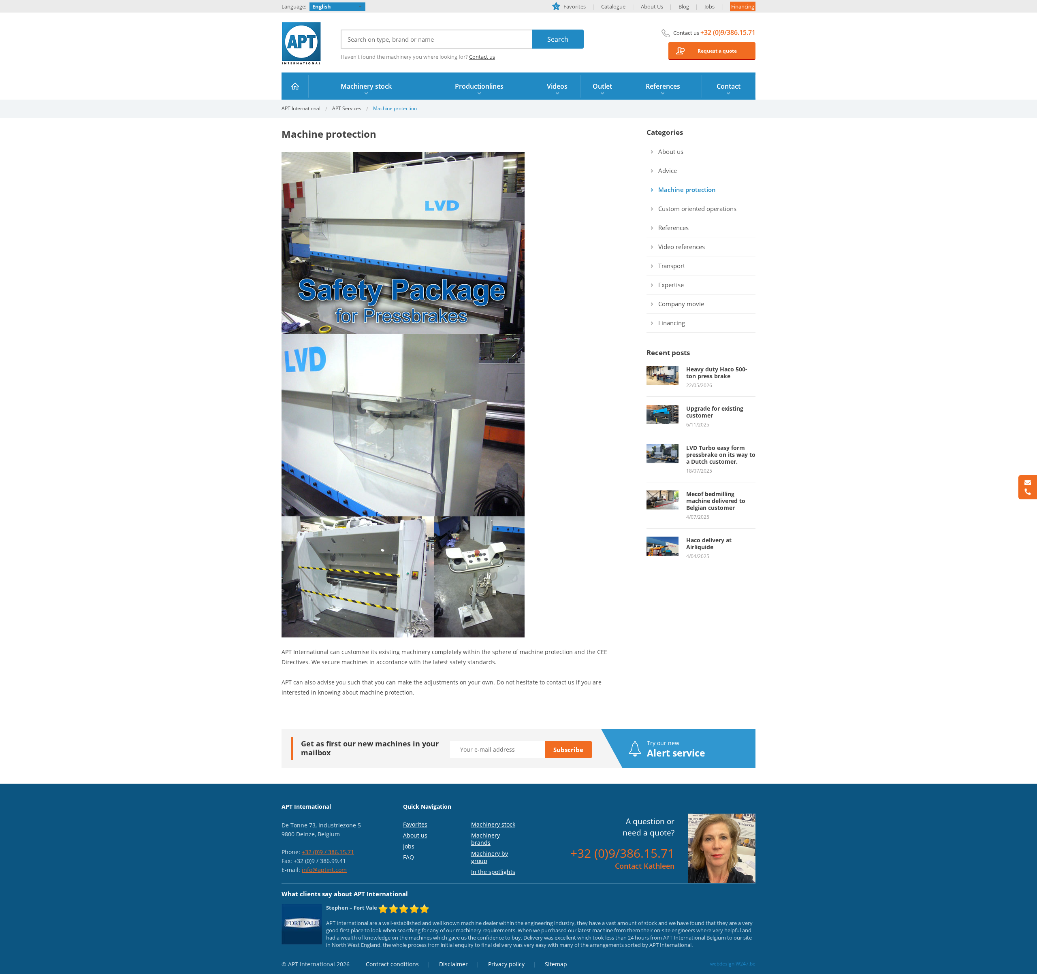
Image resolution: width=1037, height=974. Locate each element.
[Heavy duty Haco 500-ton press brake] (663, 369)
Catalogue (613, 6)
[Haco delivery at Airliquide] (663, 540)
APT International (302, 43)
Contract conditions (392, 964)
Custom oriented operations (697, 209)
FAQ (408, 857)
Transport (671, 266)
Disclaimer (453, 964)
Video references (681, 247)
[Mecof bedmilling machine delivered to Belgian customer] (663, 494)
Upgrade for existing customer (714, 412)
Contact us (482, 56)
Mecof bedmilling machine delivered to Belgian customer (715, 501)
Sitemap (556, 964)
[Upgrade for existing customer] (663, 408)
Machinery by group (489, 857)
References (673, 228)
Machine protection (687, 189)
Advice (667, 170)
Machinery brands (485, 838)
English (321, 6)
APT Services (346, 108)
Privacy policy (506, 964)
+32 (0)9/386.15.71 (727, 32)
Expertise (671, 285)
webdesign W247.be (732, 963)
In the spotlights (493, 872)
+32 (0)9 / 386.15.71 (328, 852)
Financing (742, 6)
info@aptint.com (324, 870)
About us (670, 151)
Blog (684, 6)
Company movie (681, 304)
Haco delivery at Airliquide (709, 543)
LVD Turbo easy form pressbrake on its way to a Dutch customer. (720, 454)
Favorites (570, 6)
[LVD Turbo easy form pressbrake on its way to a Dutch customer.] (663, 448)
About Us (652, 6)
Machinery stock (493, 824)
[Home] (295, 86)
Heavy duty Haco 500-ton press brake (716, 372)
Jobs (709, 6)
